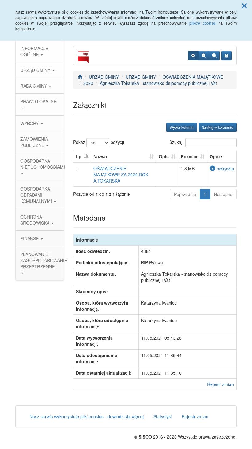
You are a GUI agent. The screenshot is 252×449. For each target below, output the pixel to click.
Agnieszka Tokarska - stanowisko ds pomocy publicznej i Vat (158, 83)
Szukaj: (176, 142)
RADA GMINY (34, 86)
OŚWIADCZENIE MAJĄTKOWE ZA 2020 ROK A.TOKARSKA (120, 174)
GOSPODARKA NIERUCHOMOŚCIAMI (42, 164)
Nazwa (100, 156)
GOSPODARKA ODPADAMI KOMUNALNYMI (36, 195)
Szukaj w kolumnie (217, 127)
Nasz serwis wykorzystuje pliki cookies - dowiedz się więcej (87, 416)
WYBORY (30, 123)
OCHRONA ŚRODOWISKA (35, 220)
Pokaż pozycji (98, 142)
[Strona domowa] (80, 77)
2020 (88, 83)
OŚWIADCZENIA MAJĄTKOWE (193, 77)
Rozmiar (189, 156)
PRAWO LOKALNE (38, 101)
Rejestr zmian (220, 384)
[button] (244, 5)
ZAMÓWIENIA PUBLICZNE (34, 142)
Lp (78, 156)
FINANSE (30, 238)
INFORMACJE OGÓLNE (34, 51)
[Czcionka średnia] (203, 55)
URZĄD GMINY (36, 70)
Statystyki (162, 416)
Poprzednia (185, 194)
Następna (223, 194)
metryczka (225, 168)
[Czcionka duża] (214, 55)
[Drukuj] (226, 55)
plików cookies (202, 23)
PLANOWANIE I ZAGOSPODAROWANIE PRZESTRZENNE (42, 260)
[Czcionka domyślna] (193, 55)
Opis (164, 156)
